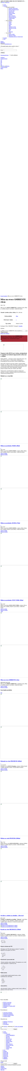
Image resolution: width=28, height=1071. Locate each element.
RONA (5, 1026)
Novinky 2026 (13, 8)
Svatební (8, 1046)
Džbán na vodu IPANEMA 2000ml (10, 838)
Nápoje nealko (12, 13)
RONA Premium (14, 9)
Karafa (10, 24)
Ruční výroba (12, 34)
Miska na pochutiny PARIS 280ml (10, 445)
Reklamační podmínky (8, 1013)
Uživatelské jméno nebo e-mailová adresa (10, 46)
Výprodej (8, 1034)
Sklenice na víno (12, 26)
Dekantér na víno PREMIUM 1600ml (11, 761)
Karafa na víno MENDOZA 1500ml (11, 929)
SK (1, 61)
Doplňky (11, 14)
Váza (10, 29)
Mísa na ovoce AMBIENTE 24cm (10, 680)
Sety (10, 30)
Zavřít (2, 1062)
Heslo (2, 50)
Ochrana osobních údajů (8, 1015)
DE (1, 62)
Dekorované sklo (12, 17)
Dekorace (11, 31)
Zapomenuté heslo (4, 55)
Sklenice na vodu (12, 28)
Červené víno (11, 10)
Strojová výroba (12, 35)
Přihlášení (5, 1058)
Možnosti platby (6, 1004)
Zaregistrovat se (8, 43)
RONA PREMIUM (10, 1035)
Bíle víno (8, 1037)
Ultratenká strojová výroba (16, 36)
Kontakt (5, 1007)
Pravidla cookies (6, 1016)
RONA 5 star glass (7, 1002)
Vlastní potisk (12, 18)
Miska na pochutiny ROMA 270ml (10, 523)
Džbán (10, 21)
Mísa (17, 316)
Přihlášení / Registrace (8, 1021)
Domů (2, 296)
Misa (10, 25)
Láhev (10, 23)
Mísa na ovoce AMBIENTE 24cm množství (11, 330)
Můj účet (5, 1022)
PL (1, 63)
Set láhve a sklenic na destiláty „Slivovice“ (12, 915)
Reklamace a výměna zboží (9, 1006)
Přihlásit (2, 52)
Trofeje (10, 19)
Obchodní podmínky (7, 1012)
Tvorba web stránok (18, 1026)
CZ (1, 60)
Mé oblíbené (6, 1024)
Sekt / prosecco (12, 15)
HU (1, 64)
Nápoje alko (11, 12)
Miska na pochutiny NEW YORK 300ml (12, 600)
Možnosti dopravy (7, 1003)
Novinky (8, 1036)
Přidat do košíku (4, 332)
